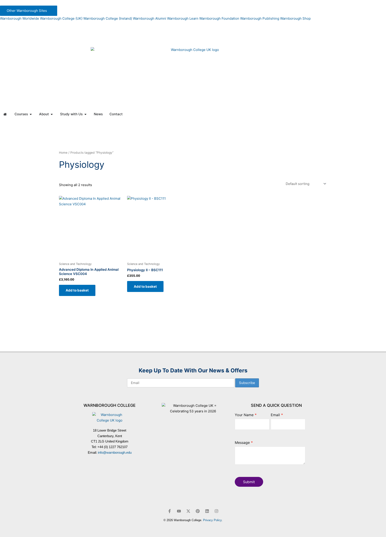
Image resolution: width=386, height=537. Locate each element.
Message (244, 442)
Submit (249, 482)
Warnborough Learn (182, 18)
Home (63, 152)
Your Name (246, 415)
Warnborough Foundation (219, 18)
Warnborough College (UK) (61, 18)
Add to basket (77, 290)
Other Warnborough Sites (27, 10)
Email (277, 415)
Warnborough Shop (295, 18)
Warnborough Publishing (259, 18)
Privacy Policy (212, 520)
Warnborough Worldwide (19, 18)
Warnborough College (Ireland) (107, 18)
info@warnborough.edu (115, 452)
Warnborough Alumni (149, 18)
